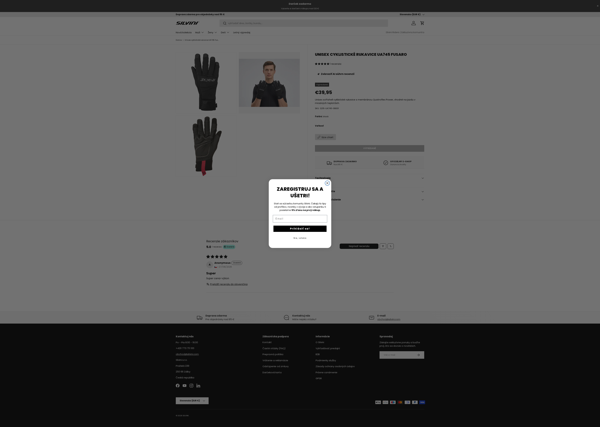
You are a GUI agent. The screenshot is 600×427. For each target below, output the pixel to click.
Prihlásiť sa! (300, 228)
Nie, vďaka (300, 238)
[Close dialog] (327, 183)
